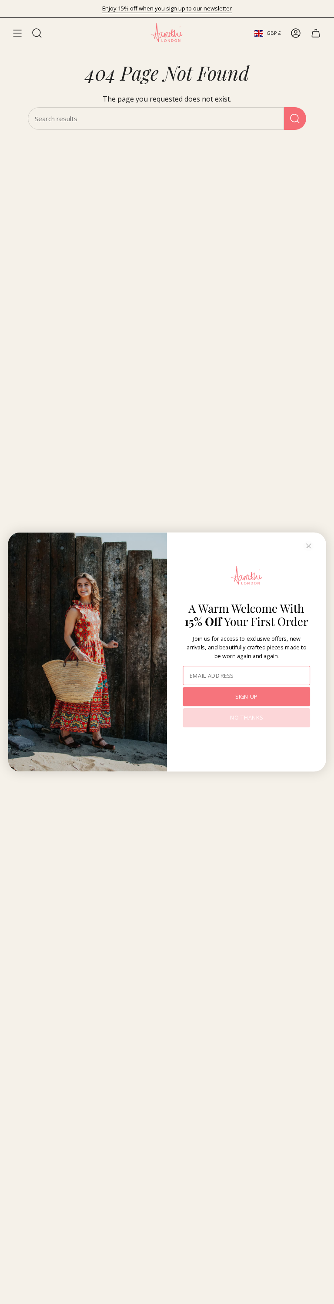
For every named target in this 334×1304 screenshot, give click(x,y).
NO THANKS (246, 717)
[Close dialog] (308, 546)
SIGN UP (246, 696)
